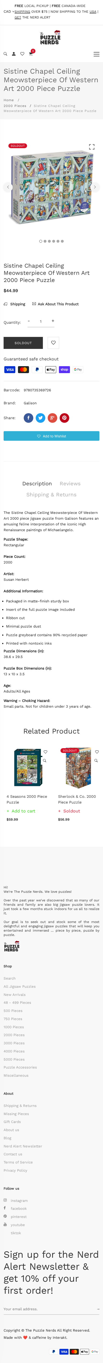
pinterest (19, 1217)
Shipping (17, 304)
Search (10, 978)
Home (9, 100)
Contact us (13, 1154)
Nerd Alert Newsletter (23, 1146)
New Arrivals (15, 995)
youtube (18, 1225)
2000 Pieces (15, 106)
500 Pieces (13, 1011)
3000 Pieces (14, 1043)
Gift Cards (12, 1122)
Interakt (59, 1337)
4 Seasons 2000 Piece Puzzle (24, 799)
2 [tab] (45, 241)
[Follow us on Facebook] (28, 418)
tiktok (16, 1233)
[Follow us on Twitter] (40, 418)
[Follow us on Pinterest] (64, 418)
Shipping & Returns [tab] (51, 495)
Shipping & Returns (20, 1106)
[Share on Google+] (52, 418)
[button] (51, 436)
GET (18, 17)
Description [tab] (37, 484)
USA (93, 11)
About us (11, 1130)
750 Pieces (13, 1019)
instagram (19, 1200)
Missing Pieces (16, 1114)
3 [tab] (49, 241)
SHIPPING (22, 11)
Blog (7, 1138)
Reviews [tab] (70, 484)
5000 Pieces (14, 1059)
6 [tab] (62, 241)
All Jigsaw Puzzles (20, 986)
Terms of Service (18, 1162)
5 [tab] (58, 241)
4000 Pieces (14, 1051)
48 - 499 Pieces (17, 1002)
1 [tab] (40, 241)
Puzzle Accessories (20, 1067)
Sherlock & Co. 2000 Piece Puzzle (74, 799)
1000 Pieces (14, 1027)
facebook (19, 1208)
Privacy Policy (15, 1170)
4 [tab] (53, 241)
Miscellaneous (16, 1075)
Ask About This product (58, 304)
